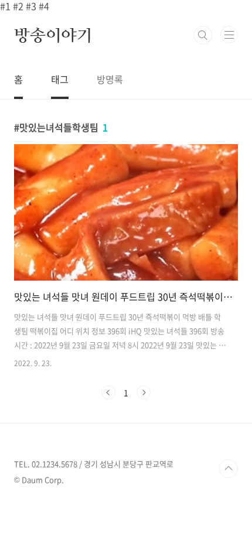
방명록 (110, 79)
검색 (203, 35)
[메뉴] (229, 34)
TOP (228, 468)
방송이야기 (53, 35)
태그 (60, 79)
